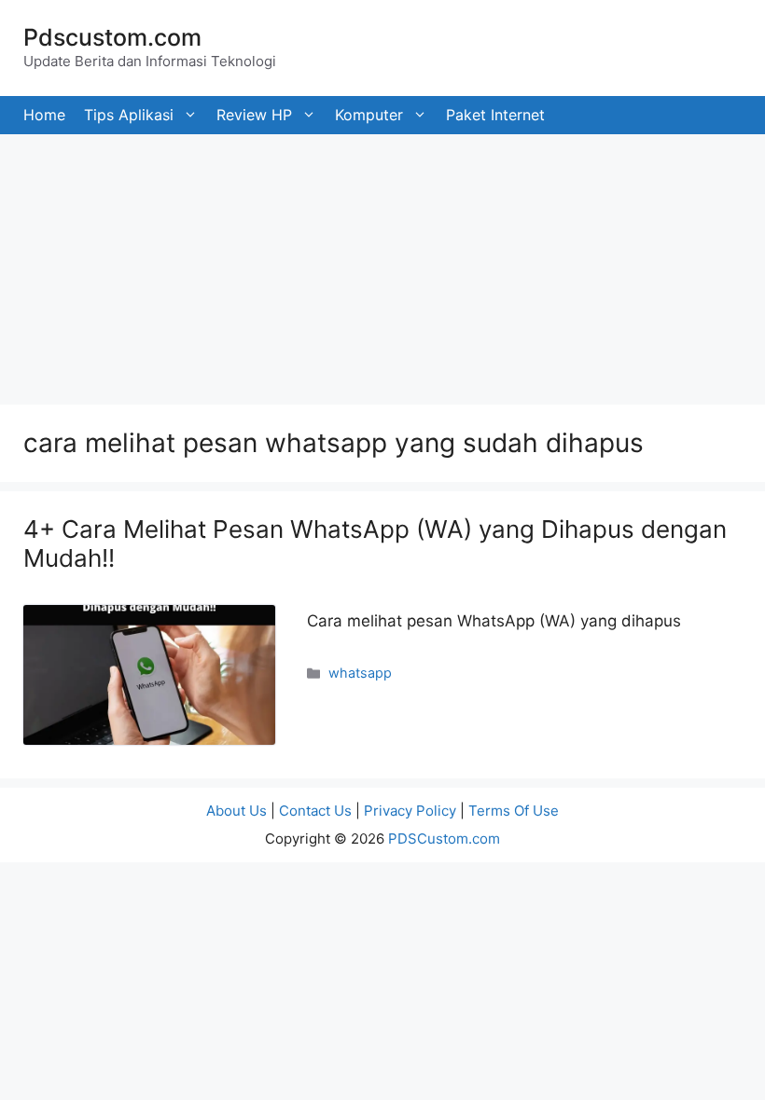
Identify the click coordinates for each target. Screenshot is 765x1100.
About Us (236, 810)
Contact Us (315, 810)
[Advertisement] (382, 264)
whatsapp (360, 673)
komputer (369, 114)
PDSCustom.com (444, 838)
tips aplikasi (129, 114)
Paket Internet (495, 114)
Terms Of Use (513, 810)
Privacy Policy (410, 810)
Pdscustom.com (112, 37)
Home (44, 114)
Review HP (254, 114)
